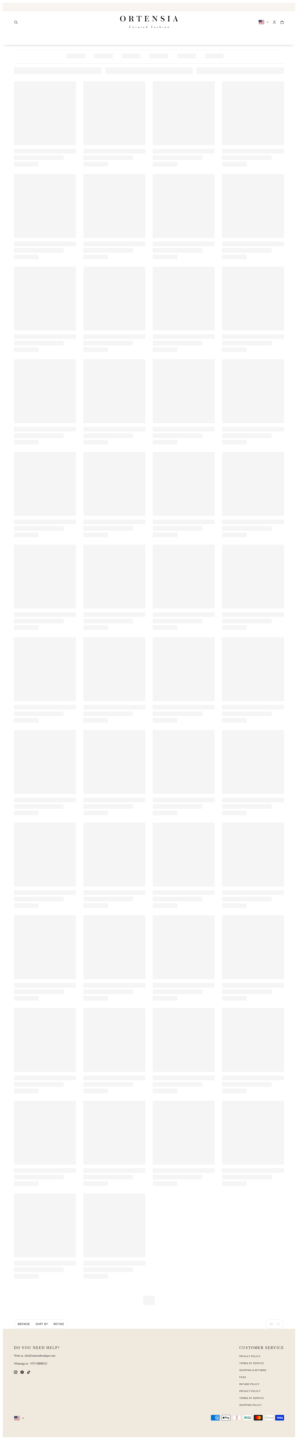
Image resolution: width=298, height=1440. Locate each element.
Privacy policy (250, 1391)
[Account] (274, 22)
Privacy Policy (250, 1356)
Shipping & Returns (252, 1370)
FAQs (242, 1377)
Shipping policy (250, 1405)
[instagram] (15, 1372)
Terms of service (251, 1398)
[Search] (16, 22)
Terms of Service (251, 1363)
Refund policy (249, 1384)
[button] (270, 1324)
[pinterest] (22, 1372)
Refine (59, 1324)
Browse (24, 1324)
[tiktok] (28, 1372)
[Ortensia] (149, 22)
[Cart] (282, 22)
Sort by (42, 1324)
